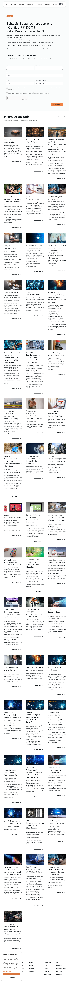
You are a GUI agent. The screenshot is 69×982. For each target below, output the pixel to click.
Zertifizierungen (47, 962)
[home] (6, 4)
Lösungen (13, 4)
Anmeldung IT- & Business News (34, 972)
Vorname (8, 65)
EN (62, 4)
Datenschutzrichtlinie (7, 971)
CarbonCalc (46, 971)
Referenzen (30, 4)
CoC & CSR (59, 971)
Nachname (37, 65)
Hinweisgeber (59, 974)
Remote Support (47, 974)
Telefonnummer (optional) (40, 80)
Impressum (31, 968)
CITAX (45, 965)
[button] (14, 4)
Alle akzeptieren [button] (11, 974)
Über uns (47, 4)
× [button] (20, 953)
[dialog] (11, 966)
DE (60, 4)
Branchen (21, 4)
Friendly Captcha (24, 99)
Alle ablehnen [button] (11, 977)
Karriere (55, 4)
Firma (7, 72)
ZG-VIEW (46, 968)
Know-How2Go (38, 4)
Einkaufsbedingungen (61, 968)
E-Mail (7, 80)
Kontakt (31, 965)
